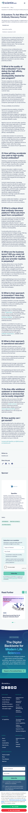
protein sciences (12, 404)
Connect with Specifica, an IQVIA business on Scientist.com (12, 442)
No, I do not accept (15, 810)
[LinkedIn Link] (12, 687)
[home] (5, 3)
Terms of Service (7, 578)
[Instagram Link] (9, 687)
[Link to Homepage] (6, 683)
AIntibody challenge (7, 317)
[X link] (6, 687)
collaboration (8, 312)
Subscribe (14, 573)
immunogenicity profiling (8, 409)
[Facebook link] (3, 687)
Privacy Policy (14, 578)
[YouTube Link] (15, 687)
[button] (24, 3)
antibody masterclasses (8, 334)
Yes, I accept (15, 806)
